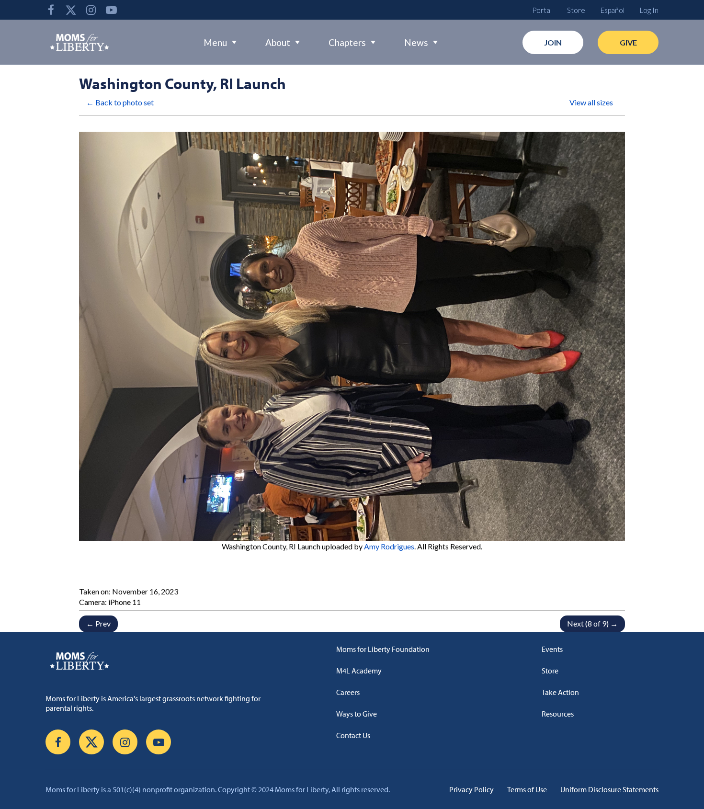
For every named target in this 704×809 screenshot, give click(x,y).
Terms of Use (527, 789)
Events (552, 649)
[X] (71, 10)
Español (613, 10)
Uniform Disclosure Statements (609, 789)
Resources (558, 713)
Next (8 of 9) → (592, 623)
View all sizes (591, 102)
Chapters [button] (347, 42)
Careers (348, 692)
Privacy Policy (471, 789)
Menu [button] (215, 42)
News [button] (416, 42)
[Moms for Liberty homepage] (166, 660)
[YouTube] (111, 10)
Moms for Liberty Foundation (383, 649)
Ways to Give (356, 713)
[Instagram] (91, 10)
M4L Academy (359, 670)
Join (553, 42)
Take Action (560, 692)
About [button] (277, 42)
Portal (542, 10)
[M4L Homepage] (79, 42)
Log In (649, 10)
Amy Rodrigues (389, 546)
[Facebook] (50, 10)
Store (576, 10)
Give (628, 42)
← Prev (98, 623)
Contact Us (353, 735)
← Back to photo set (120, 102)
